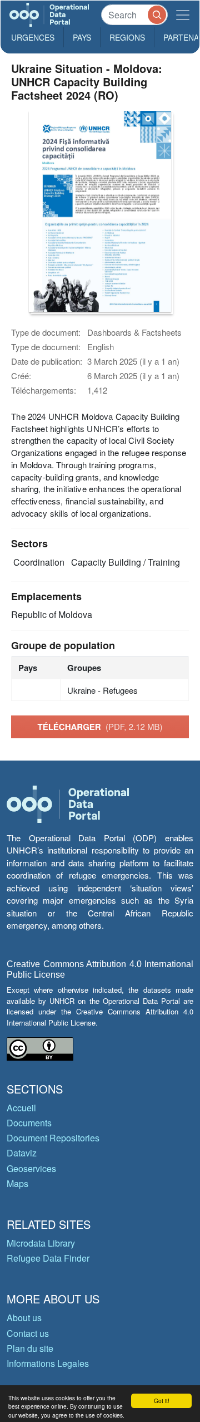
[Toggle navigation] (183, 14)
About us (24, 1317)
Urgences (32, 37)
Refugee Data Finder (48, 1258)
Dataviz (22, 1152)
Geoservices (31, 1168)
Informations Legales (48, 1363)
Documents (29, 1122)
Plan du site (30, 1348)
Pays (82, 37)
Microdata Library (41, 1243)
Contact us (28, 1333)
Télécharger (99, 726)
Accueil (21, 1107)
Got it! (161, 1400)
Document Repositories (53, 1137)
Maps (17, 1183)
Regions (127, 37)
